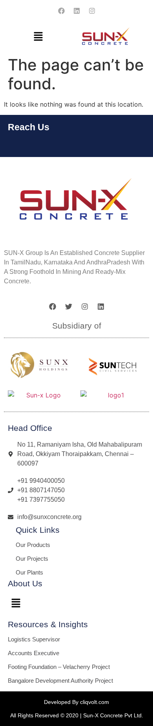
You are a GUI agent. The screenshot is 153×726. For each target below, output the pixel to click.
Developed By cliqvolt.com (76, 702)
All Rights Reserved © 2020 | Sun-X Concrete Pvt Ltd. (76, 715)
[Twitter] (69, 306)
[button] (38, 36)
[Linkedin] (76, 10)
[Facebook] (61, 10)
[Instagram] (91, 10)
